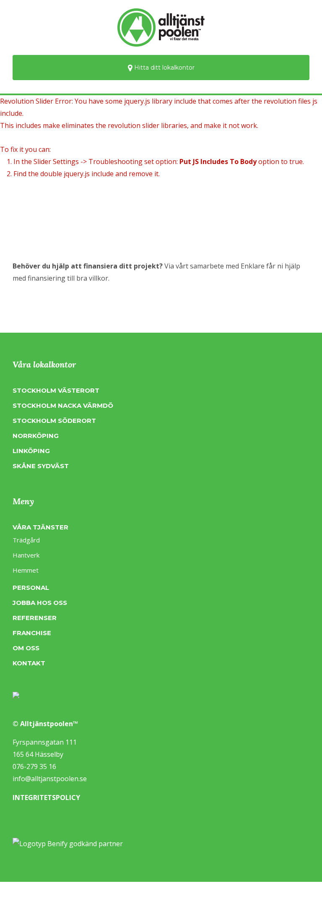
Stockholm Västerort (56, 390)
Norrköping (36, 436)
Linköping (31, 451)
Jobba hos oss (40, 603)
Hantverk (26, 555)
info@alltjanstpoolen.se (50, 778)
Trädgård (26, 540)
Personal (31, 588)
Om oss (26, 648)
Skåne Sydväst (41, 466)
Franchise (32, 633)
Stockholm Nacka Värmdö (63, 405)
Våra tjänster (40, 527)
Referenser (35, 618)
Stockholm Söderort (54, 421)
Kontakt (29, 663)
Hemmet (26, 570)
